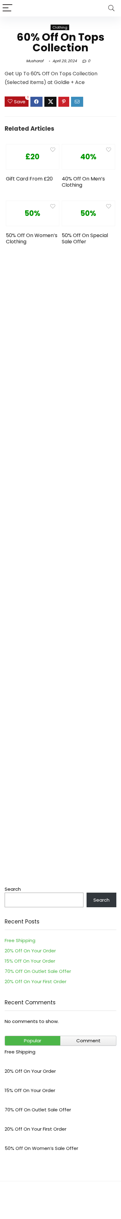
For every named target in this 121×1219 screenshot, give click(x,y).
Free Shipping (20, 940)
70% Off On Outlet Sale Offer (38, 971)
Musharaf (34, 60)
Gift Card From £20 (29, 178)
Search (13, 889)
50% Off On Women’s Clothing (31, 238)
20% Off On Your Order (30, 950)
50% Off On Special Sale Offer (85, 238)
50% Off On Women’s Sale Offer (41, 1148)
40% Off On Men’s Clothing (83, 182)
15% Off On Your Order (30, 961)
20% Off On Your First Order (35, 981)
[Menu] (7, 8)
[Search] (111, 8)
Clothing (59, 27)
